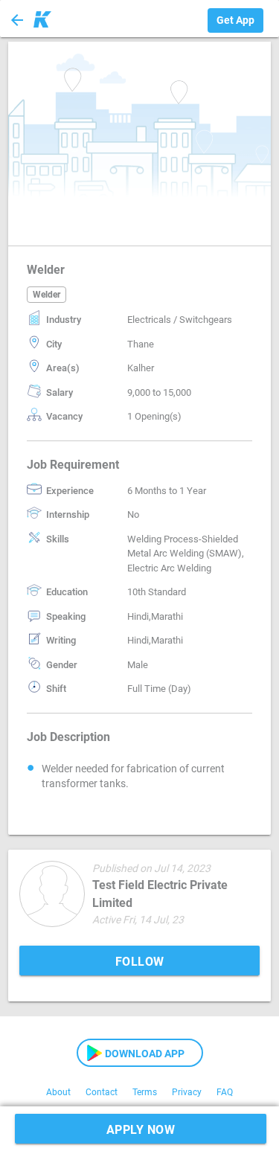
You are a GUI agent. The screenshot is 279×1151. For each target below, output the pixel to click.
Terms (144, 1092)
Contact (102, 1092)
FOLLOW (139, 962)
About (58, 1092)
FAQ (225, 1092)
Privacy (187, 1092)
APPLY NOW (141, 1130)
